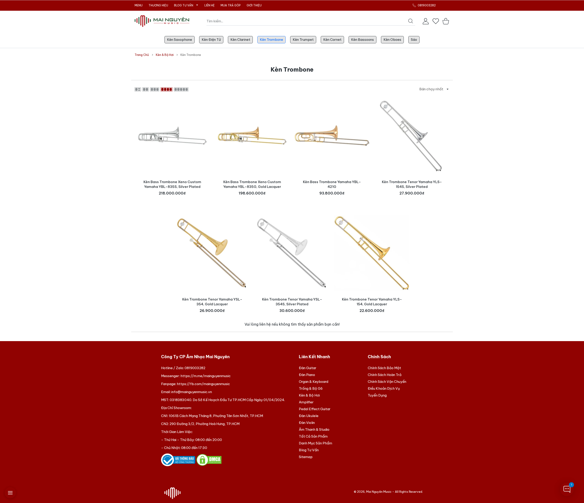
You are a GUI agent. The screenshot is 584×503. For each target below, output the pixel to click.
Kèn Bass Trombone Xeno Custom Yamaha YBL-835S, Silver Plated (172, 184)
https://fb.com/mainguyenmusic (203, 384)
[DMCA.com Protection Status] (209, 459)
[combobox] (310, 21)
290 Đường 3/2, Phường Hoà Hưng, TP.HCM (204, 424)
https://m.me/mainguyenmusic (205, 376)
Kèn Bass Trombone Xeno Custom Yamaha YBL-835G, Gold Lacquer (252, 184)
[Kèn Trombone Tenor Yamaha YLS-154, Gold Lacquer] (371, 253)
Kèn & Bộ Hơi (165, 55)
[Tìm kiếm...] (410, 21)
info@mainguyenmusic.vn (191, 392)
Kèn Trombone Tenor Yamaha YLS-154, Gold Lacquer (372, 301)
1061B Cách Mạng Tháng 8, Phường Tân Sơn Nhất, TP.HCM (216, 416)
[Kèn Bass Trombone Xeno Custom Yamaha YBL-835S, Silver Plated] (172, 135)
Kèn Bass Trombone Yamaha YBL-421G (332, 184)
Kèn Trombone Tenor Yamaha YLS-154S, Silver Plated (412, 184)
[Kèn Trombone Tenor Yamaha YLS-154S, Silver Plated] (411, 135)
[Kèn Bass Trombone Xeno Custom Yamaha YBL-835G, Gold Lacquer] (252, 135)
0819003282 (195, 368)
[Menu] (10, 492)
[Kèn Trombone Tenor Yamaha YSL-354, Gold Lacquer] (212, 253)
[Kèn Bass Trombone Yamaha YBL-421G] (332, 135)
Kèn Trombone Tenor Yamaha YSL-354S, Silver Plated (292, 301)
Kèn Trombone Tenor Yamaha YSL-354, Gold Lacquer (212, 301)
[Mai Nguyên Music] (162, 21)
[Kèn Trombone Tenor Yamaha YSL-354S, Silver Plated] (292, 253)
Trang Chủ (142, 55)
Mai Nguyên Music (378, 491)
